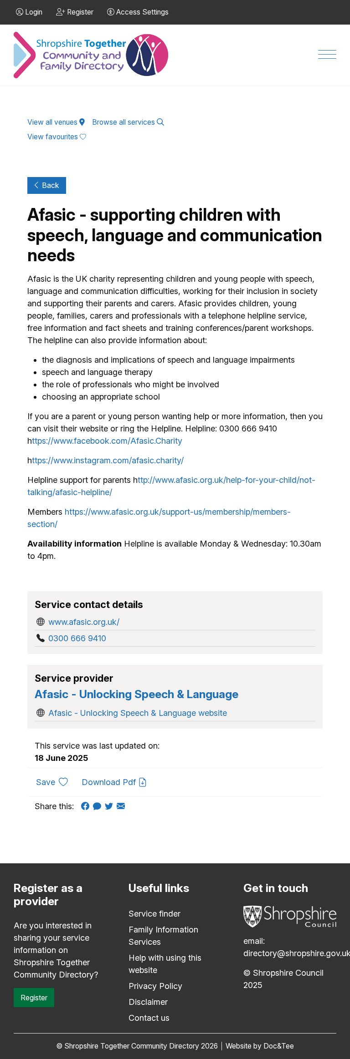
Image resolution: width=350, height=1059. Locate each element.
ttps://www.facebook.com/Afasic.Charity (107, 441)
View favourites (53, 136)
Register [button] (79, 12)
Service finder (154, 913)
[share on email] (123, 806)
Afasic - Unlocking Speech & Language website (137, 713)
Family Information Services (163, 936)
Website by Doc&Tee (260, 1046)
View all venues (53, 122)
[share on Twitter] (111, 806)
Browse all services (124, 122)
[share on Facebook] (87, 806)
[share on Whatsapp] (99, 806)
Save (55, 782)
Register (34, 997)
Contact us (149, 1018)
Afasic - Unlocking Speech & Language (136, 694)
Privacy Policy (155, 986)
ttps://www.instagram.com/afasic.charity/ (108, 460)
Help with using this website (165, 964)
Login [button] (32, 12)
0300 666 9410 (77, 638)
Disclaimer (148, 1002)
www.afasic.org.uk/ (83, 622)
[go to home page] (92, 55)
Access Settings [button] (141, 12)
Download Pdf (110, 782)
